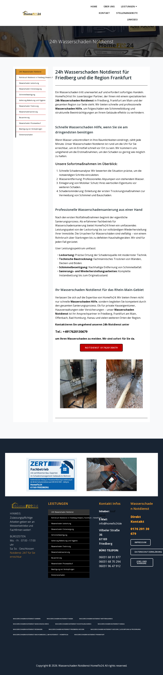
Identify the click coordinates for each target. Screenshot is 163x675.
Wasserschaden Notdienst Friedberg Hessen (66, 629)
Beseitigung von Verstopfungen (30, 129)
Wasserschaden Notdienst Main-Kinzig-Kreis (31, 624)
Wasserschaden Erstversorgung (30, 89)
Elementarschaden (26, 135)
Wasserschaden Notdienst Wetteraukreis (96, 619)
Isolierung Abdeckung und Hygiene (31, 100)
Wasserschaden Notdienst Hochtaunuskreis (73, 624)
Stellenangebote (127, 12)
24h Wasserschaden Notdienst (30, 72)
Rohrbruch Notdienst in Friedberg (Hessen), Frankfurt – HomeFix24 (31, 77)
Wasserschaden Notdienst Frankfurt (89, 635)
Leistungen (128, 6)
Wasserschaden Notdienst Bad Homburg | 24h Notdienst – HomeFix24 (40, 635)
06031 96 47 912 (109, 566)
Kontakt (104, 12)
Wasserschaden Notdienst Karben (26, 619)
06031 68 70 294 (109, 561)
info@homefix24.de (110, 523)
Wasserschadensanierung (28, 112)
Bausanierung (24, 117)
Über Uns (109, 6)
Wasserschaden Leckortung (29, 83)
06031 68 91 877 (109, 557)
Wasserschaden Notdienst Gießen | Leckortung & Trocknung (116, 629)
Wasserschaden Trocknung (29, 106)
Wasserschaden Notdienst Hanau (111, 624)
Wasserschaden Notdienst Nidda (60, 619)
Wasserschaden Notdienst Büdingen (27, 629)
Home (94, 6)
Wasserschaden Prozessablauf (30, 123)
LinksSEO (132, 19)
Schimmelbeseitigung (27, 94)
